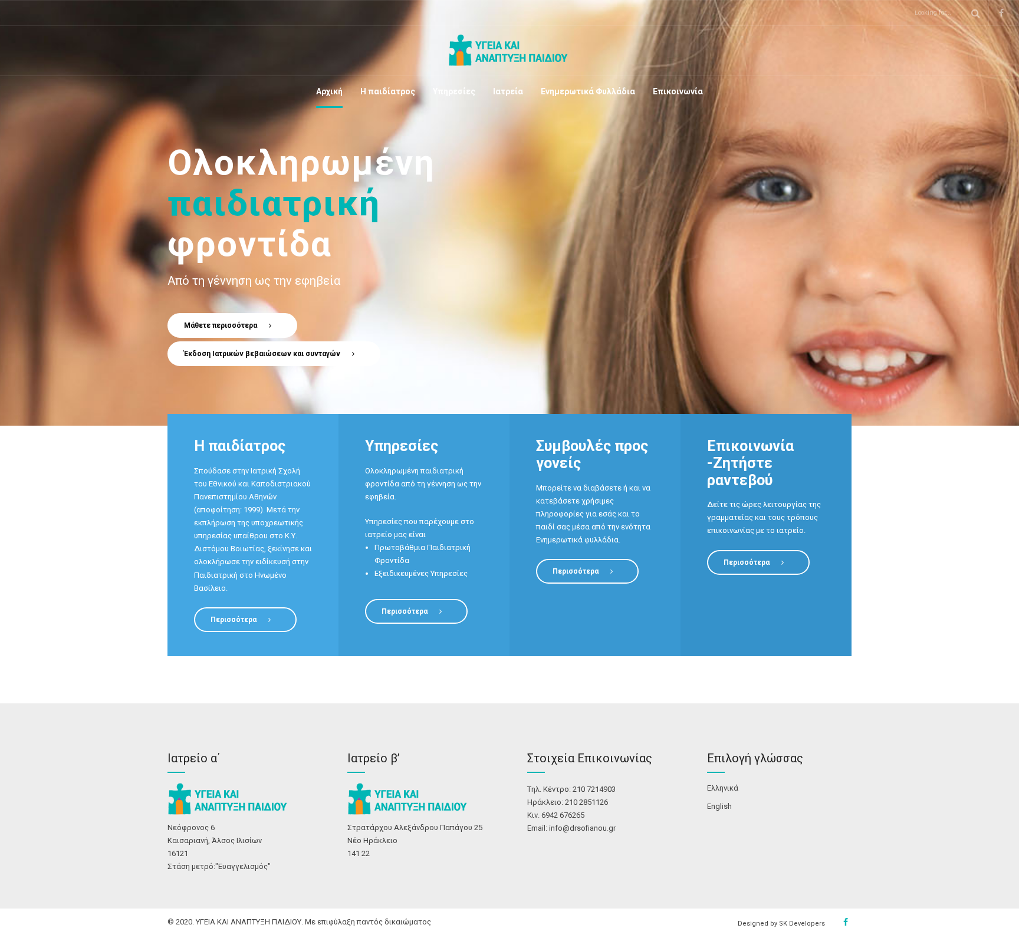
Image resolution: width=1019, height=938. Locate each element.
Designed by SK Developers (781, 923)
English (719, 806)
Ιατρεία (508, 91)
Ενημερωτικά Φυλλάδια (588, 91)
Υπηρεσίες (454, 91)
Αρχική (329, 91)
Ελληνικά (722, 788)
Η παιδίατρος (387, 91)
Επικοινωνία (678, 91)
